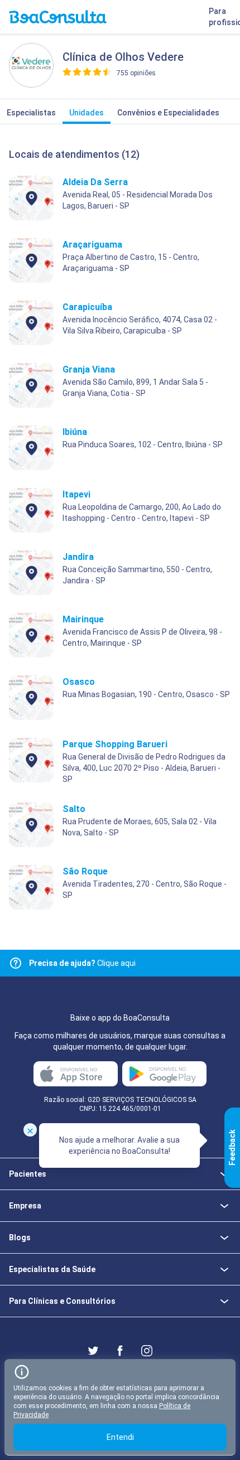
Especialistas (31, 112)
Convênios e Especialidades (168, 112)
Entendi (120, 1437)
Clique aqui (82, 963)
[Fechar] (30, 1130)
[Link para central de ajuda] (15, 963)
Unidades (86, 112)
